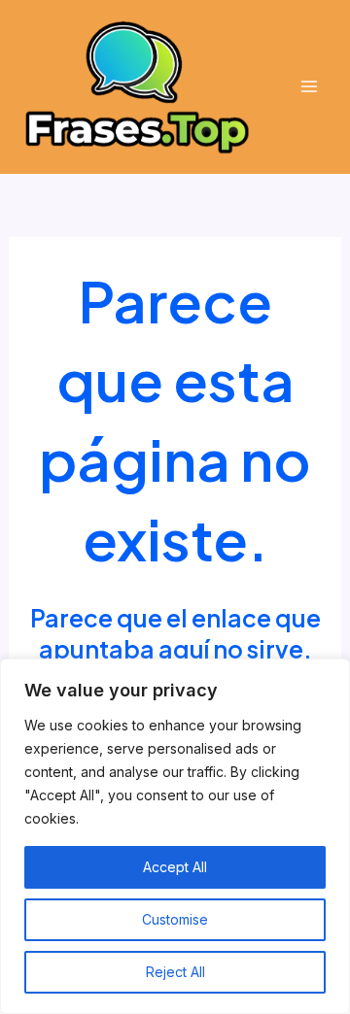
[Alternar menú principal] (309, 87)
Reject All (175, 971)
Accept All (175, 867)
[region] (175, 836)
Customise (175, 919)
